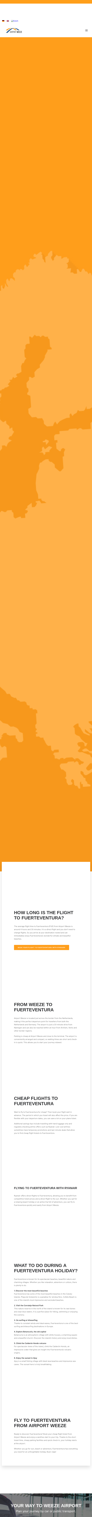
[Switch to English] (8, 20)
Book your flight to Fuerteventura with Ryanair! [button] (41, 947)
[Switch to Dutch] (14, 21)
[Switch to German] (3, 20)
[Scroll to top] (87, 1505)
